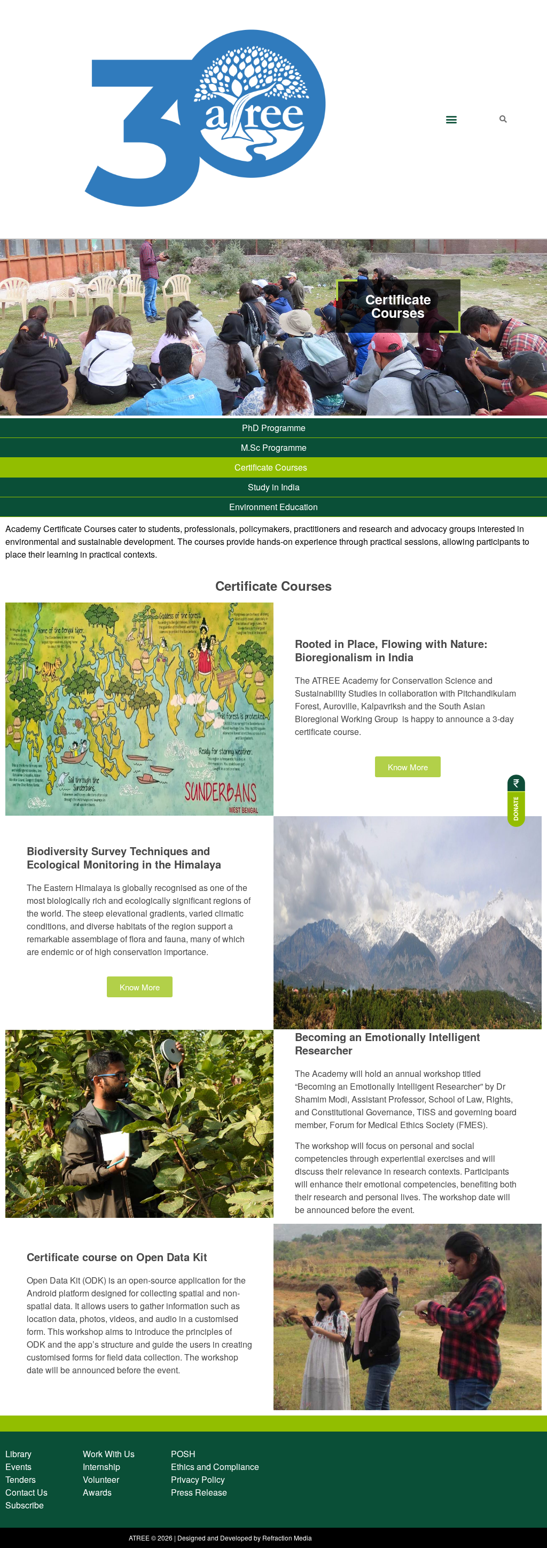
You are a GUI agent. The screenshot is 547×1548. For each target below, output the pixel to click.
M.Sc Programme (274, 447)
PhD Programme (274, 427)
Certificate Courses (271, 467)
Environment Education (273, 507)
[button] (451, 119)
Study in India (274, 487)
